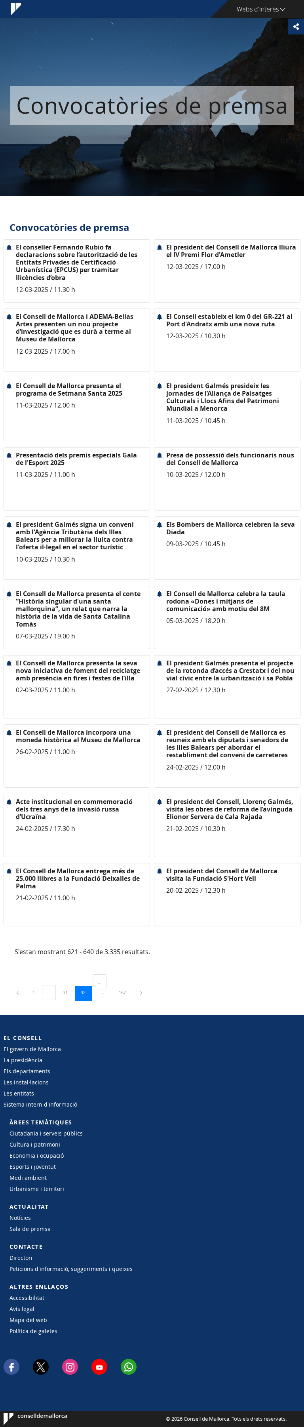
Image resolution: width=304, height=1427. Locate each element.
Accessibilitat (27, 1297)
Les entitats (19, 1093)
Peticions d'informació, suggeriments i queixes (71, 1269)
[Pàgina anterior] (18, 992)
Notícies (20, 1217)
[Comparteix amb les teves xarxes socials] (296, 26)
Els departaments (27, 1071)
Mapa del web (28, 1320)
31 (68, 992)
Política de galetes (33, 1331)
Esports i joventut (33, 1166)
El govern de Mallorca (32, 1049)
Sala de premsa (30, 1229)
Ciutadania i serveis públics (46, 1133)
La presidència (23, 1060)
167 (125, 992)
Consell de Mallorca (27, 1419)
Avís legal (22, 1309)
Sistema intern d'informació (40, 1104)
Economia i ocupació (37, 1155)
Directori (21, 1257)
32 (85, 992)
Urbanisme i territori (37, 1189)
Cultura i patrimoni (35, 1144)
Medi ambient (28, 1177)
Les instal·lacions (26, 1082)
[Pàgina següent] (141, 992)
